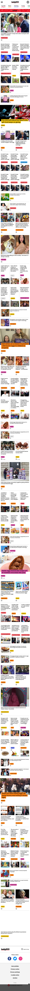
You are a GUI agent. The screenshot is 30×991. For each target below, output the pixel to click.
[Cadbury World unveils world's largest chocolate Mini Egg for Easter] (5, 99)
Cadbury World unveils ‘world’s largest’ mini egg (7, 141)
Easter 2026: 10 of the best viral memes (15, 67)
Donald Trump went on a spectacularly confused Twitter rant (19, 881)
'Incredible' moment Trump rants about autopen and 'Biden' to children (15, 34)
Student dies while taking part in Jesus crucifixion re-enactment (15, 607)
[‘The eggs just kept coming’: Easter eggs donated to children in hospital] (5, 659)
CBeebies (3, 503)
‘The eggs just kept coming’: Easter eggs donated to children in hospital (19, 656)
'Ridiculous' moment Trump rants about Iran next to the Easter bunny (15, 47)
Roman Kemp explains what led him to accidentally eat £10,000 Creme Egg (18, 547)
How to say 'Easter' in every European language (18, 871)
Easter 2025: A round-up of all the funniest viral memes (17, 194)
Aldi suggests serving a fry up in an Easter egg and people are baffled (18, 647)
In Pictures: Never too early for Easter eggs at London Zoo (18, 310)
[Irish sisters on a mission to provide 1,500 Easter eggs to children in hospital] (15, 339)
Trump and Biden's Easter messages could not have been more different (24, 496)
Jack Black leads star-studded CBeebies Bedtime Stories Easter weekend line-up (5, 496)
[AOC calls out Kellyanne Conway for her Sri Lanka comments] (5, 762)
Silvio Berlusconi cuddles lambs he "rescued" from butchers (7, 901)
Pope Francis (13, 208)
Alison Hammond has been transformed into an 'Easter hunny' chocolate (13, 708)
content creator (19, 230)
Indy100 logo (15, 2)
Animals (3, 298)
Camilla (22, 387)
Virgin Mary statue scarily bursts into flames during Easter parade (4, 518)
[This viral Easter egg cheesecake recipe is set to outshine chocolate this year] (24, 281)
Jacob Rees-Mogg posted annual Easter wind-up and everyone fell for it (24, 629)
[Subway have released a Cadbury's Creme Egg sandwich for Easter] (15, 531)
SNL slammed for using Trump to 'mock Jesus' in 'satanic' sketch (24, 289)
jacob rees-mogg (15, 634)
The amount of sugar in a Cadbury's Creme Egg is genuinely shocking (14, 833)
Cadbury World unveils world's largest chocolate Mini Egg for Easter (19, 96)
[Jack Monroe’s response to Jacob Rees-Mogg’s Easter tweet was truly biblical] (16, 640)
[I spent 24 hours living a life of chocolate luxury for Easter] (7, 445)
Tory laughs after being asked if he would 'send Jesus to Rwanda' (5, 627)
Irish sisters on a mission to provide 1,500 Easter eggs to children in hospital (15, 346)
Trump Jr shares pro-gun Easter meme (25, 606)
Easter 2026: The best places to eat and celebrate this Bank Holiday (19, 86)
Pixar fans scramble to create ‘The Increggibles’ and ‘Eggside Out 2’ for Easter (7, 225)
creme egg (13, 550)
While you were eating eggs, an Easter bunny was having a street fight (14, 795)
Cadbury (3, 682)
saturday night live (24, 298)
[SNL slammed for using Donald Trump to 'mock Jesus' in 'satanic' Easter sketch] (24, 304)
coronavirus (23, 747)
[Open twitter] (15, 958)
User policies (15, 966)
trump (22, 503)
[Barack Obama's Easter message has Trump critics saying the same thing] (6, 58)
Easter (12, 100)
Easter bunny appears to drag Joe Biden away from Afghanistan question (5, 607)
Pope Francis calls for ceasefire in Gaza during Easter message (5, 381)
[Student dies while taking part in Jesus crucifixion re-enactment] (16, 619)
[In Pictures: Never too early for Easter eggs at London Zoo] (5, 312)
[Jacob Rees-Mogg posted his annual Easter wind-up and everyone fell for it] (25, 640)
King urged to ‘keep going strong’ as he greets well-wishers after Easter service (24, 382)
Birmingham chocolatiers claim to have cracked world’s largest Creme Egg (19, 320)
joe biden (3, 612)
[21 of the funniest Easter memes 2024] (5, 416)
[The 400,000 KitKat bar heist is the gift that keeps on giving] (15, 115)
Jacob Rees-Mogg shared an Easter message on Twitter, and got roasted (7, 818)
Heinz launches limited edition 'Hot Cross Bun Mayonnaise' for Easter (24, 518)
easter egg (4, 259)
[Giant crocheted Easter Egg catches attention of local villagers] (15, 509)
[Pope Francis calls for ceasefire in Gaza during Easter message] (5, 393)
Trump (23, 6)
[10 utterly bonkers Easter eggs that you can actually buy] (24, 844)
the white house (5, 936)
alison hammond (5, 712)
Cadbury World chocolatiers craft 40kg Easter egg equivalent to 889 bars (7, 677)
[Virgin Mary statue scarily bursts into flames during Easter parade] (5, 531)
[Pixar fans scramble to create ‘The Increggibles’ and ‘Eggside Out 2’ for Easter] (7, 217)
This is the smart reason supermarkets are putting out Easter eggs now (7, 593)
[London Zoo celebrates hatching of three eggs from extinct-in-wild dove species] (5, 304)
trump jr (23, 613)
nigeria (13, 613)
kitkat (3, 125)
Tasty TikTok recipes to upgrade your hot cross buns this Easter (14, 268)
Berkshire (13, 503)
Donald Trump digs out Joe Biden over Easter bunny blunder (24, 156)
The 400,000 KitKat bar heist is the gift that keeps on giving (15, 121)
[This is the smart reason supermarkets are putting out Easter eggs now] (7, 585)
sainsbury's (4, 727)
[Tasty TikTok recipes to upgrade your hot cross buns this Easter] (15, 281)
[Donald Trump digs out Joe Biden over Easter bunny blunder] (24, 168)
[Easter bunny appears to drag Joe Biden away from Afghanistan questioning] (5, 618)
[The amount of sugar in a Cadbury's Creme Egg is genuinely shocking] (15, 844)
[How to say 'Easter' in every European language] (5, 873)
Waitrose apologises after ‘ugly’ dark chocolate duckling (5, 853)
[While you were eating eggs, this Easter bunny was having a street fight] (15, 788)
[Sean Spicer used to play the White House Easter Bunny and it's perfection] (15, 921)
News (9, 6)
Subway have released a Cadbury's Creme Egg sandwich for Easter (14, 519)
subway (12, 525)
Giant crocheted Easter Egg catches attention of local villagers (14, 496)
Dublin (3, 486)
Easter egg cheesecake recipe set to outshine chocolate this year (24, 269)
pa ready (3, 747)
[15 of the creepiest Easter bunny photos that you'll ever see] (5, 844)
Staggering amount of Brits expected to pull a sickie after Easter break (24, 403)
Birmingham (4, 230)
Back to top (26, 949)
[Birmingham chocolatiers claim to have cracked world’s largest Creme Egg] (5, 322)
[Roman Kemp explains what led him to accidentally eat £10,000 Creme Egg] (5, 549)
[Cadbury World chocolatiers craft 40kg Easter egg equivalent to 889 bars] (7, 669)
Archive (15, 978)
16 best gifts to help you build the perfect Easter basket (14, 741)
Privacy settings (15, 972)
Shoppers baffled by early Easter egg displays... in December (22, 368)
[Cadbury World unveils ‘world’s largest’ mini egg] (7, 135)
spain (17, 682)
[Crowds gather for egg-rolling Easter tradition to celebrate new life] (15, 393)
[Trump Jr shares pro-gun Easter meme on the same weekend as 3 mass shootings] (25, 619)
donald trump (4, 37)
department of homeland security (6, 73)
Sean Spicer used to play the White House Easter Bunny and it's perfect (13, 932)
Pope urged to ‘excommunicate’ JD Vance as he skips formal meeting (18, 204)
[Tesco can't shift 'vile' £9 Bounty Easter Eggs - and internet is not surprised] (22, 585)
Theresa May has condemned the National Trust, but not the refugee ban (22, 901)
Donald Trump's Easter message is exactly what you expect (24, 176)
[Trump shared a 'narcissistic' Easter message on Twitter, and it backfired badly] (22, 810)
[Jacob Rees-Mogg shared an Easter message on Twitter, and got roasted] (7, 810)
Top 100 (3, 6)
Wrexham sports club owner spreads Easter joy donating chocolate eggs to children (15, 404)
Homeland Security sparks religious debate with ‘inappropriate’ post (6, 68)
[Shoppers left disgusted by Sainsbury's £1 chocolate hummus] (5, 733)
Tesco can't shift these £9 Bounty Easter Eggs (22, 592)
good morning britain (6, 634)
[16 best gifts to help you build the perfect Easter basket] (15, 753)
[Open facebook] (9, 958)
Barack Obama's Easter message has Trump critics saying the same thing (5, 46)
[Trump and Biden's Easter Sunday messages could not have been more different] (24, 509)
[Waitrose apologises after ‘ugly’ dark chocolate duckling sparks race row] (5, 865)
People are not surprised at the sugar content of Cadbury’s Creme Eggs (24, 721)
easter (14, 75)
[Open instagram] (20, 958)
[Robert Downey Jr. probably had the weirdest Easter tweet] (24, 865)
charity (3, 351)
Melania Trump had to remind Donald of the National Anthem (15, 853)
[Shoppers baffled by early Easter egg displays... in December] (22, 360)
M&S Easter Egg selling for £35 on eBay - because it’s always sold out (14, 256)
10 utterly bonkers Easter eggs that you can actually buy (24, 832)
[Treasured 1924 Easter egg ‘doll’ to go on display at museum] (5, 753)
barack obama (4, 52)
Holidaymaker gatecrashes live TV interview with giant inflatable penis (21, 677)
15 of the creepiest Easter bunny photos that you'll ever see (4, 832)
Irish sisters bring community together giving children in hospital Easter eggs (15, 483)
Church (12, 387)
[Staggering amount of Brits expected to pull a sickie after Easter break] (24, 416)
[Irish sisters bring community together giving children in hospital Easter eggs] (15, 471)
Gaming (16, 6)
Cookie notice (15, 975)
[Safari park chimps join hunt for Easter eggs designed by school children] (15, 304)
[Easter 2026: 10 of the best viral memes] (15, 80)
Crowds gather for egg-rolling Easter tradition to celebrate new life (15, 381)
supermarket (4, 598)
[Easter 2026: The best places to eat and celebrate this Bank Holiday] (5, 89)
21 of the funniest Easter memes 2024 (5, 401)
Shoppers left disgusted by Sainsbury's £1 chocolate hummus (4, 721)
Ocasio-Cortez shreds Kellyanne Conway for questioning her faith (19, 760)
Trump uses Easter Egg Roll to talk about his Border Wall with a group (19, 769)
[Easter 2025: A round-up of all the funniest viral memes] (5, 197)
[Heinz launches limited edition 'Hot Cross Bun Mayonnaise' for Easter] (24, 531)
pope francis (4, 387)
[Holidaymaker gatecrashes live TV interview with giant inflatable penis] (22, 669)
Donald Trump (19, 147)
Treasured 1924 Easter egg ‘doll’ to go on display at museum (5, 741)
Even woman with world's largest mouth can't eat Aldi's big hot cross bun (15, 721)
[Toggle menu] (2, 2)
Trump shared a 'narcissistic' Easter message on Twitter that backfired (22, 818)
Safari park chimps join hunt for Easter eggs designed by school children (14, 291)
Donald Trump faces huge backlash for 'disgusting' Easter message (21, 143)
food (22, 525)
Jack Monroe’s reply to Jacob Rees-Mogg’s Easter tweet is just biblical (15, 628)
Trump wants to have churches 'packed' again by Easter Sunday (24, 742)
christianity (18, 906)
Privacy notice (15, 969)
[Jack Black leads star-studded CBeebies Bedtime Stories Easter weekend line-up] (5, 509)
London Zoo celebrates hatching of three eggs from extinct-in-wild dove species (4, 291)
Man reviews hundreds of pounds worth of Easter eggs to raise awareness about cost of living (22, 225)
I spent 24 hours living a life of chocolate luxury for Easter (5, 268)
